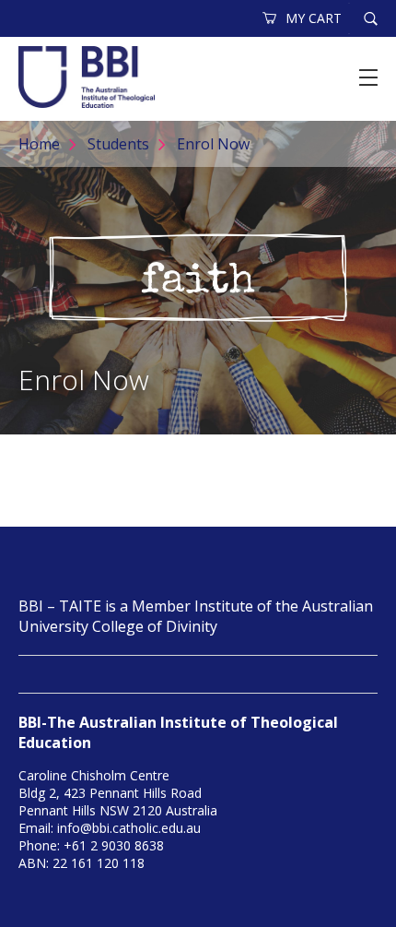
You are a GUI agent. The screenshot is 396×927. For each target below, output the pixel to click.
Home (39, 144)
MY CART (313, 18)
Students (118, 144)
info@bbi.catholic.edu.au (129, 828)
